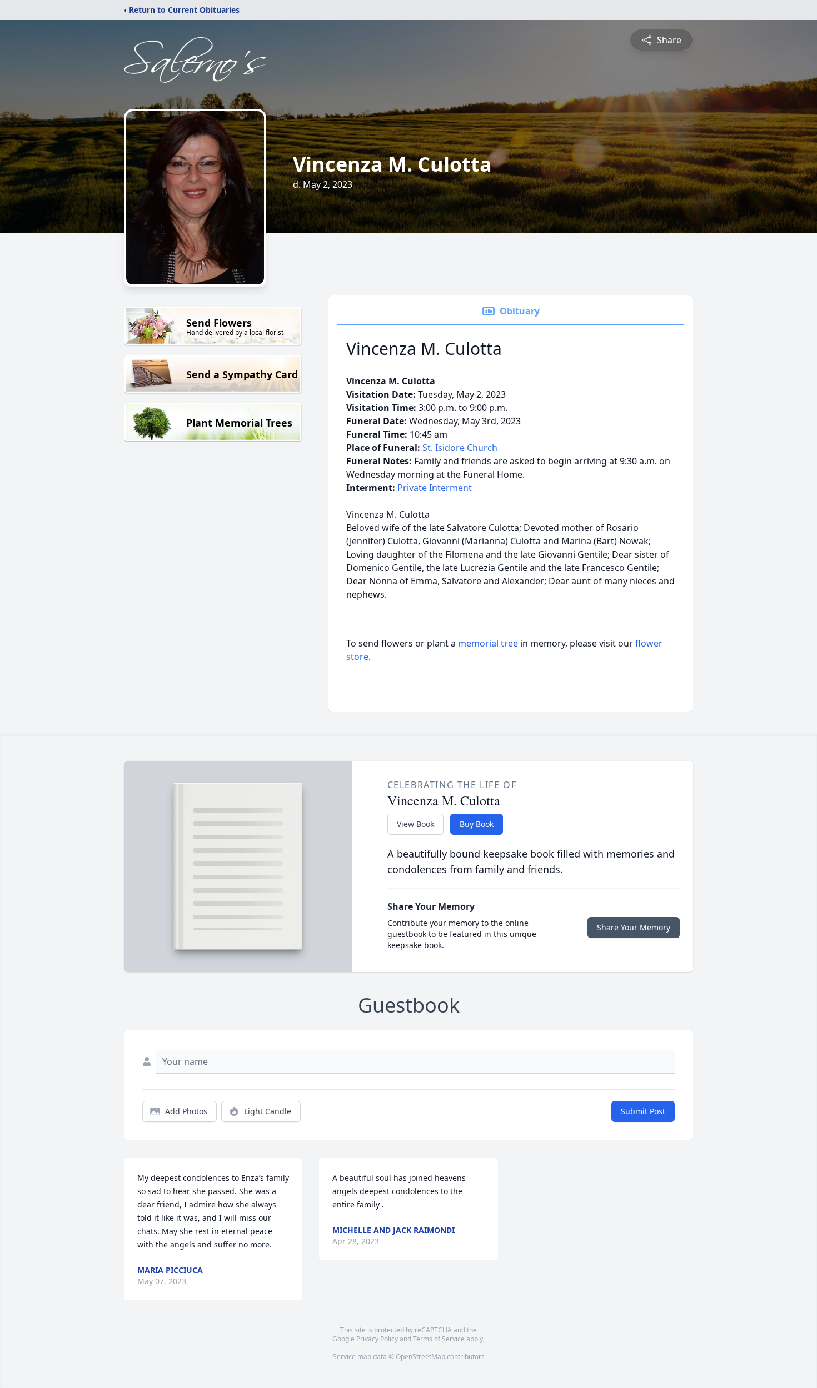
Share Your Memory (633, 927)
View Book (415, 824)
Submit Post (643, 1111)
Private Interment (434, 488)
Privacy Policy (377, 1339)
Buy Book (477, 824)
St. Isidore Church (459, 448)
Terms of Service (439, 1339)
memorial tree (488, 643)
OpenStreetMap (420, 1356)
